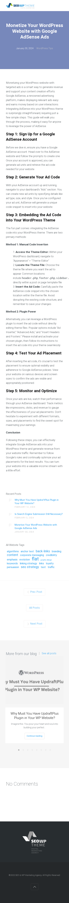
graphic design (46, 560)
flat (35, 559)
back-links (43, 551)
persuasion (13, 567)
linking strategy (28, 563)
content (12, 555)
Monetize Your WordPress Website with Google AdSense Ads (36, 526)
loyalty (50, 563)
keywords (12, 563)
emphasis (12, 559)
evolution (24, 559)
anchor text (27, 551)
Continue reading (34, 736)
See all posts (49, 653)
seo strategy (30, 567)
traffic (51, 567)
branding (56, 551)
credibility (51, 555)
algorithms (13, 551)
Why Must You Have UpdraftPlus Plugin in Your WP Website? (37, 501)
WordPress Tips (44, 48)
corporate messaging (32, 555)
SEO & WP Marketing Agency (28, 875)
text (43, 567)
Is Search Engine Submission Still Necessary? (39, 514)
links (41, 563)
